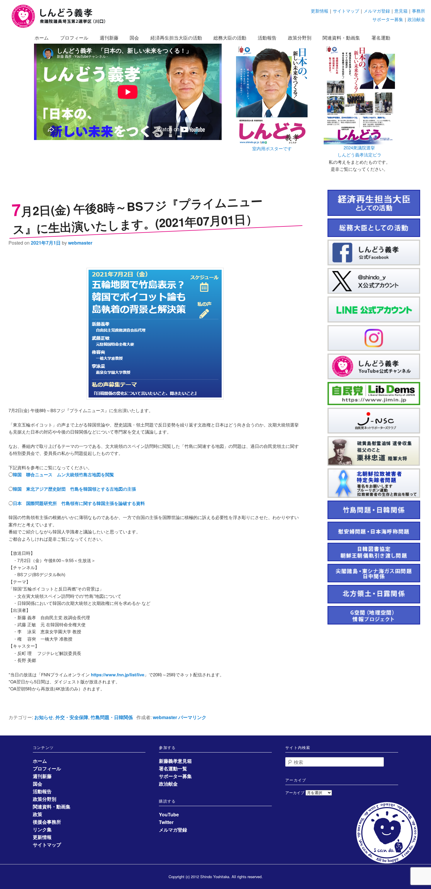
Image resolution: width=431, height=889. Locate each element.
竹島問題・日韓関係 (112, 717)
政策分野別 (299, 37)
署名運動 (380, 37)
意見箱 (401, 11)
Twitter (166, 822)
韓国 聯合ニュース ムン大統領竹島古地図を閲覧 (63, 474)
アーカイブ (294, 792)
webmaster (80, 242)
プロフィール (74, 37)
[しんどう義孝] (61, 27)
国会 (134, 37)
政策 (37, 814)
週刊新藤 (109, 37)
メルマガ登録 (377, 11)
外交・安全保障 (71, 717)
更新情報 (319, 11)
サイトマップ (346, 11)
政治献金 (416, 19)
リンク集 (42, 829)
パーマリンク (192, 717)
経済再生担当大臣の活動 (176, 37)
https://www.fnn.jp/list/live (117, 674)
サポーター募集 (387, 19)
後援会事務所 (47, 821)
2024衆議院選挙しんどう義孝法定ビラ (359, 151)
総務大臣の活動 (229, 37)
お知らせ (43, 717)
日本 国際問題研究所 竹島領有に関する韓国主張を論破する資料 (79, 503)
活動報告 (267, 37)
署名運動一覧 (173, 768)
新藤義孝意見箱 (175, 760)
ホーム (42, 37)
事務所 (418, 11)
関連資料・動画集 (341, 37)
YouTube (169, 814)
